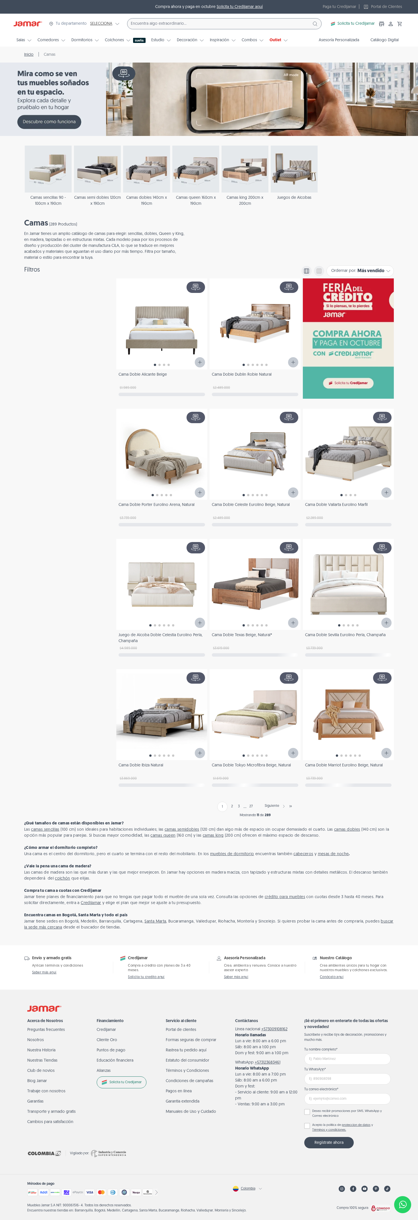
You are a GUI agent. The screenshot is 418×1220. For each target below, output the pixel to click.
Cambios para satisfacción (50, 1122)
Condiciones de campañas (189, 1081)
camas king (213, 836)
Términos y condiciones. (329, 1130)
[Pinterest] (376, 1188)
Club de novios (41, 1071)
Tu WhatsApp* (315, 1069)
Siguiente (272, 806)
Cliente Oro (107, 1040)
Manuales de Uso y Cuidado (191, 1112)
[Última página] (290, 806)
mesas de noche (333, 854)
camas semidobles (182, 830)
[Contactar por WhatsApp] (402, 1204)
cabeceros (303, 854)
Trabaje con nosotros (46, 1091)
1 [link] (222, 806)
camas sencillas (45, 830)
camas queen (162, 836)
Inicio (29, 55)
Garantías (35, 1101)
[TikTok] (387, 1188)
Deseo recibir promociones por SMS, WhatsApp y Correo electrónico (347, 1114)
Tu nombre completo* (321, 1049)
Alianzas (104, 1071)
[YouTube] (364, 1188)
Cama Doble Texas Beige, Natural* (242, 635)
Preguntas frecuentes (46, 1030)
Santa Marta (155, 921)
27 (251, 806)
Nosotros (35, 1040)
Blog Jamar (37, 1081)
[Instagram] (341, 1188)
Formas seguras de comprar (191, 1040)
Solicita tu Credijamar (356, 24)
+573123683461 (267, 1062)
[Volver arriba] (402, 1186)
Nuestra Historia (41, 1050)
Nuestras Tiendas (42, 1060)
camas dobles (347, 830)
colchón (62, 878)
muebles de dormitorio (232, 854)
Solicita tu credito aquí (146, 977)
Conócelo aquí (331, 977)
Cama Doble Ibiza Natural (141, 765)
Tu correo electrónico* (321, 1089)
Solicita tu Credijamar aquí (240, 7)
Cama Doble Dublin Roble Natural (242, 375)
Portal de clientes (181, 1030)
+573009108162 (274, 1029)
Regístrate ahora (328, 1143)
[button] (399, 23)
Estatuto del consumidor (187, 1060)
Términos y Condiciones (187, 1071)
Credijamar (91, 903)
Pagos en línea (179, 1091)
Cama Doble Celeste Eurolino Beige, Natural (251, 505)
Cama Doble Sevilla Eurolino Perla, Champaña (345, 635)
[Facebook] (353, 1188)
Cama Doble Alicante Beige (143, 375)
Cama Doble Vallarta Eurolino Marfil (336, 505)
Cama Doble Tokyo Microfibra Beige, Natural (251, 765)
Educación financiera (115, 1060)
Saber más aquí (44, 972)
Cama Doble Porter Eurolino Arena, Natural (156, 505)
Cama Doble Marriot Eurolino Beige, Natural (344, 765)
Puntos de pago (111, 1050)
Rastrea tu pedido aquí (186, 1050)
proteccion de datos (356, 1125)
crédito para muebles (285, 897)
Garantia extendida (182, 1101)
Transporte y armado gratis (51, 1112)
